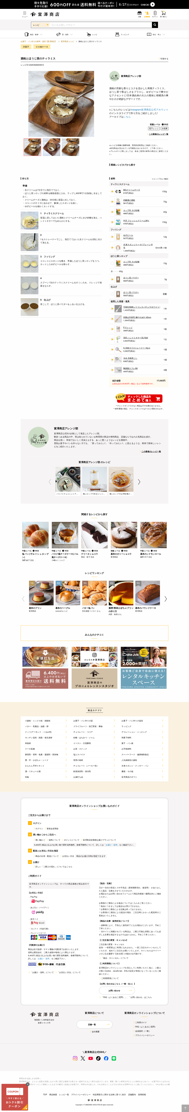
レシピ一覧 (64, 1094)
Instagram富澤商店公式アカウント (149, 109)
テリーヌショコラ (89, 553)
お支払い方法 (68, 856)
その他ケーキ (42, 46)
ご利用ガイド (141, 1022)
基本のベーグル (63, 607)
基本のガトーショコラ (121, 553)
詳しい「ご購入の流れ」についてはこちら (53, 866)
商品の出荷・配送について (47, 856)
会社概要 (96, 1031)
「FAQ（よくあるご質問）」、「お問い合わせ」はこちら (126, 997)
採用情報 (142, 1094)
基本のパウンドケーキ (145, 607)
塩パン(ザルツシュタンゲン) (35, 555)
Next (139, 482)
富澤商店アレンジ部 (131, 76)
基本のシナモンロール (150, 553)
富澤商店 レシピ (67, 41)
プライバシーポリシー (145, 1035)
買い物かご (40, 839)
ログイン (39, 828)
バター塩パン (88, 607)
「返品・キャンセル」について (114, 957)
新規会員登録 (52, 828)
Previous (50, 482)
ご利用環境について (110, 978)
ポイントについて (71, 839)
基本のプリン (35, 607)
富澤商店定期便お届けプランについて (99, 839)
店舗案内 (132, 1094)
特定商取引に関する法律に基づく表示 (109, 1094)
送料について (54, 839)
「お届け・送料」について (42, 972)
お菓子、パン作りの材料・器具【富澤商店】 (39, 41)
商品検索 (53, 1094)
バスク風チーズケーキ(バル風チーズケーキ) (65, 555)
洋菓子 (26, 46)
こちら (127, 116)
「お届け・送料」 (111, 844)
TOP (45, 1094)
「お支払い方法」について (69, 972)
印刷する (164, 58)
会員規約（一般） (143, 1031)
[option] (61, 104)
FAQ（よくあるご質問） (146, 1026)
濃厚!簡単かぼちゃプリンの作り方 (121, 609)
